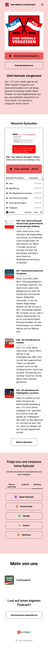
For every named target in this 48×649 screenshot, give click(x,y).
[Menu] (42, 4)
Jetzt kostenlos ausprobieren (24, 615)
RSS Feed (26, 535)
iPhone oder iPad (11, 485)
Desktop (37, 484)
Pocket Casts (26, 506)
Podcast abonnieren (24, 65)
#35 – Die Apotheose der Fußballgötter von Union (27, 391)
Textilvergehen (23, 580)
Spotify (26, 516)
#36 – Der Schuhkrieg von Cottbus (28, 341)
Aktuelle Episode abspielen (26, 56)
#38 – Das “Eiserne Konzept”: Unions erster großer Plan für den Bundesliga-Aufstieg (29, 223)
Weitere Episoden (24, 442)
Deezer (26, 525)
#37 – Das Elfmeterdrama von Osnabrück (29, 272)
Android (25, 484)
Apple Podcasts (26, 497)
